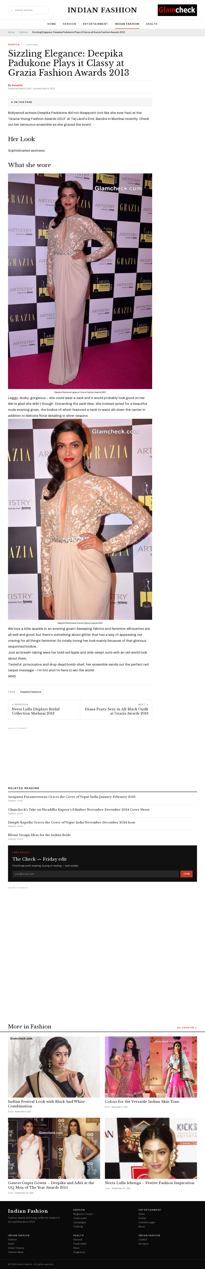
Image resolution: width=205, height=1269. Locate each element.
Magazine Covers (83, 1214)
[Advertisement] (102, 755)
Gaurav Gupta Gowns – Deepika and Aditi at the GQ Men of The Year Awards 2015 (51, 1185)
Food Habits (79, 1244)
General (77, 1239)
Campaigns (79, 1222)
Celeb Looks (80, 1218)
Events (142, 1218)
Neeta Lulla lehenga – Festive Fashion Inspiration (149, 1183)
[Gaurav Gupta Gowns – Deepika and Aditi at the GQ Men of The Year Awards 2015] (54, 1148)
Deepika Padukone (30, 692)
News (142, 1214)
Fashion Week (15, 1252)
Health (152, 24)
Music (142, 1226)
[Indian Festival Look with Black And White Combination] (54, 1067)
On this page (23, 102)
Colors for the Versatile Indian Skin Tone (142, 1102)
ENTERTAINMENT (95, 24)
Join (186, 874)
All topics (143, 1244)
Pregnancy (79, 1252)
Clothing (77, 1226)
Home (51, 24)
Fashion (69, 24)
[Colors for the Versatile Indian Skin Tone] (151, 1067)
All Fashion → (187, 1028)
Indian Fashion (103, 10)
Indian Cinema (16, 1248)
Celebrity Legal (147, 1222)
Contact (143, 1239)
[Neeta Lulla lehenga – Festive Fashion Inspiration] (151, 1148)
